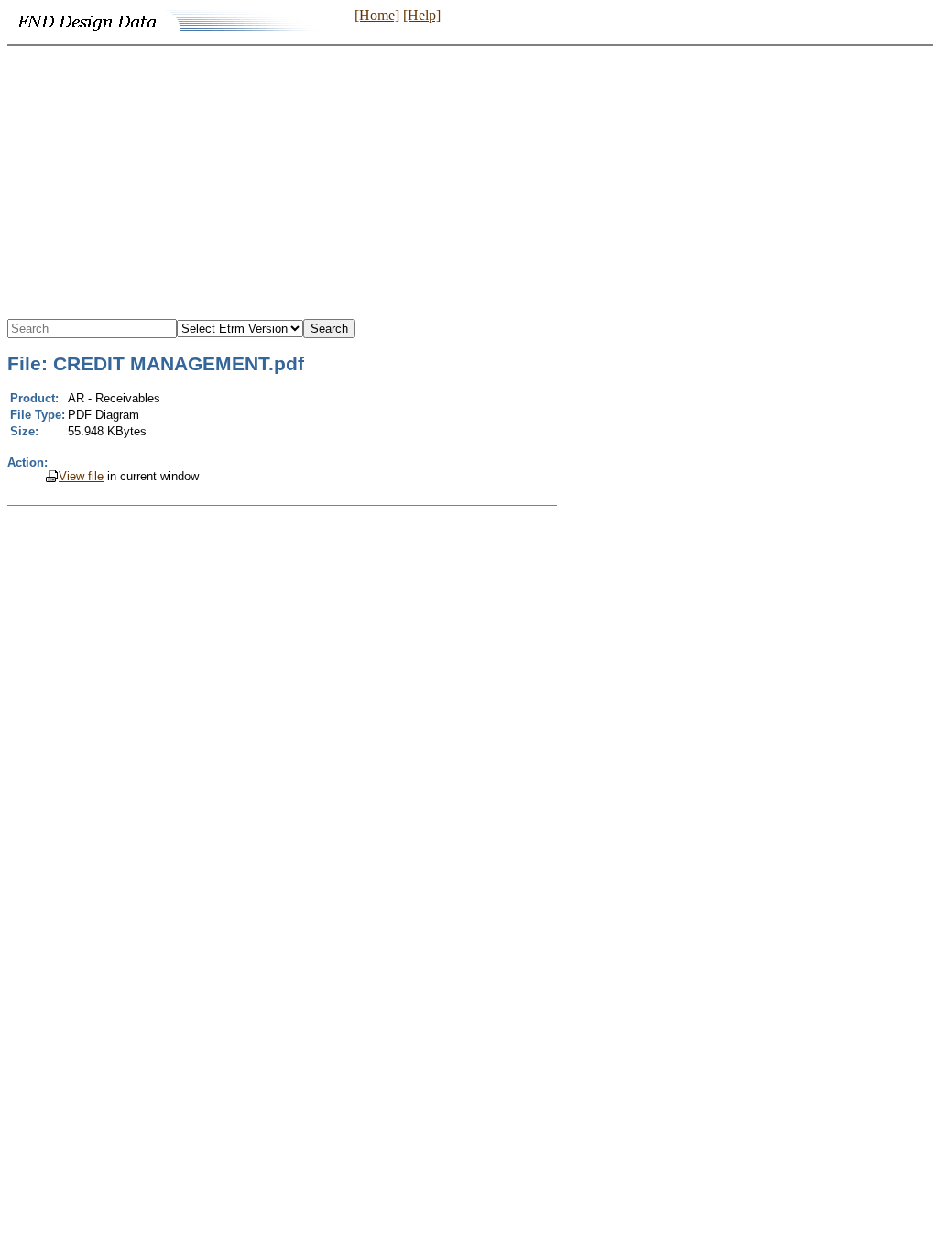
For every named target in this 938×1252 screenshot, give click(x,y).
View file (81, 476)
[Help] (422, 15)
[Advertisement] (469, 183)
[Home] (376, 15)
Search (329, 328)
